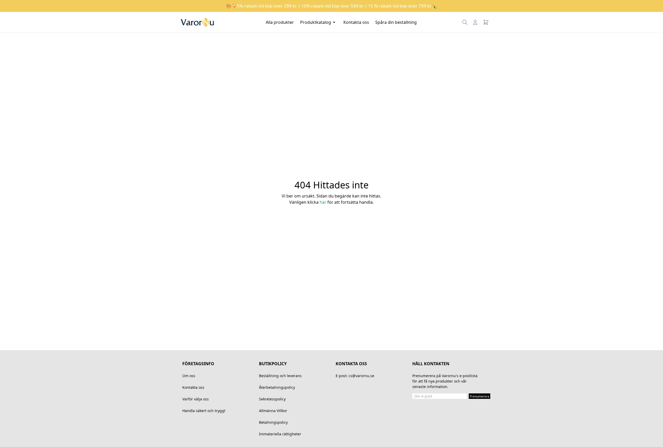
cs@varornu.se (361, 375)
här (323, 202)
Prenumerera (479, 396)
